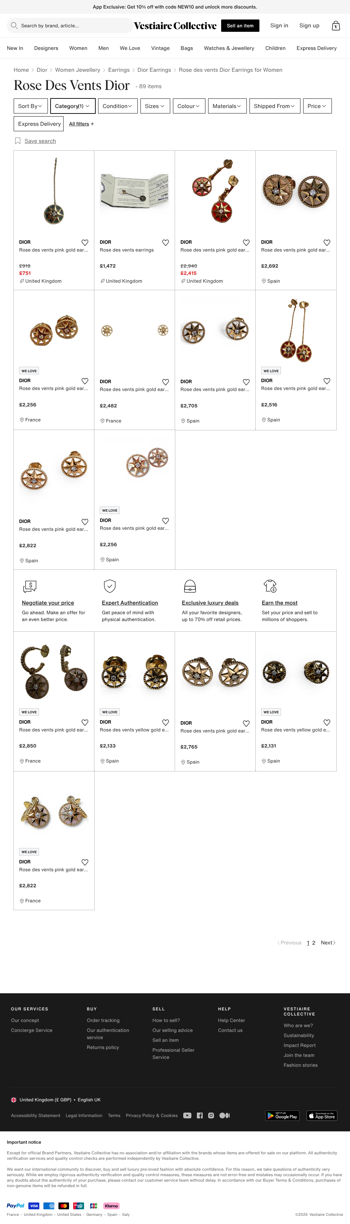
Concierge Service (31, 1030)
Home (21, 70)
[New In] (28, 48)
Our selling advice (172, 1030)
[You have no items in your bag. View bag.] (336, 25)
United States (69, 1214)
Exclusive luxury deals (210, 602)
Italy (126, 1214)
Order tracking (103, 1020)
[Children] (291, 48)
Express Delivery (317, 48)
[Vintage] (175, 48)
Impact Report (300, 1045)
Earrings (119, 70)
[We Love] (145, 48)
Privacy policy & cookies (152, 1115)
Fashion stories (301, 1065)
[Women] (93, 48)
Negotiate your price (48, 602)
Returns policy (103, 1047)
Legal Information (84, 1115)
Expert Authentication (130, 602)
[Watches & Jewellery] (259, 48)
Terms (114, 1115)
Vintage (160, 48)
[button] (336, 25)
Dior (42, 70)
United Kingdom (38, 1214)
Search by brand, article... (50, 25)
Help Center (231, 1020)
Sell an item (240, 25)
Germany (94, 1214)
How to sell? (166, 1020)
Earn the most (280, 602)
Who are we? (298, 1025)
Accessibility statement (35, 1115)
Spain (112, 1214)
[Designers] (63, 48)
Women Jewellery (77, 70)
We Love (130, 48)
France (13, 1214)
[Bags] (198, 48)
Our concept (25, 1020)
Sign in (279, 25)
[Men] (114, 48)
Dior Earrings (154, 70)
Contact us (230, 1030)
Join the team (299, 1055)
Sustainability (299, 1035)
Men (103, 48)
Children (275, 48)
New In (15, 48)
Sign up (309, 25)
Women (78, 48)
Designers (46, 48)
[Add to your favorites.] (85, 243)
